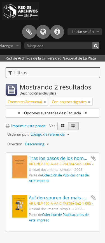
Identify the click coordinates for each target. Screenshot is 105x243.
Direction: (15, 144)
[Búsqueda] (95, 45)
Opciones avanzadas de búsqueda (52, 112)
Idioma (43, 32)
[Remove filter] (45, 102)
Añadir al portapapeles (93, 158)
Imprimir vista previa (28, 125)
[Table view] (73, 126)
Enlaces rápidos (57, 32)
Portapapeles (29, 32)
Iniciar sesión (83, 31)
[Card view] (62, 126)
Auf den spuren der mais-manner (64, 198)
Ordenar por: (18, 134)
